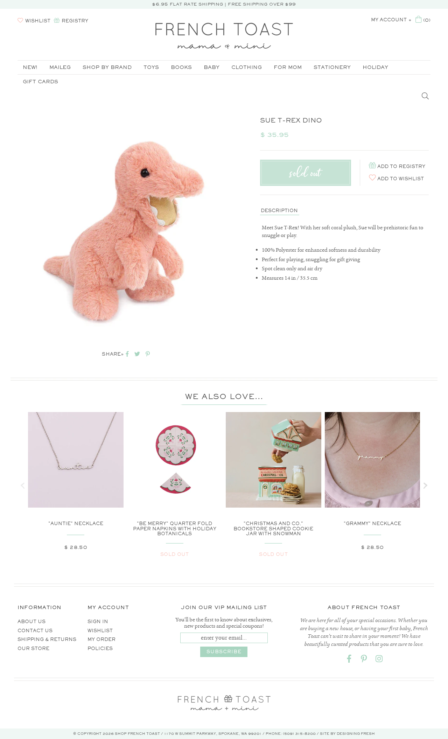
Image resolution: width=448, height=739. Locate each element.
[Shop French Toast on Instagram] (379, 660)
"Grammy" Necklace (372, 523)
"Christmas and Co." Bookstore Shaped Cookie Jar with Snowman (273, 528)
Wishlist (100, 630)
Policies (100, 648)
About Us (32, 621)
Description (279, 210)
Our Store (33, 648)
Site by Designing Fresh (347, 733)
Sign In (98, 621)
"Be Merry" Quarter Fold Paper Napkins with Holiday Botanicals (174, 528)
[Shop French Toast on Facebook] (349, 660)
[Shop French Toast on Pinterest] (364, 660)
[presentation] (22, 485)
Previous (7, 228)
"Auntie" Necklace (75, 523)
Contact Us (35, 630)
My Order (101, 639)
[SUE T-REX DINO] (132, 227)
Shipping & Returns (47, 639)
